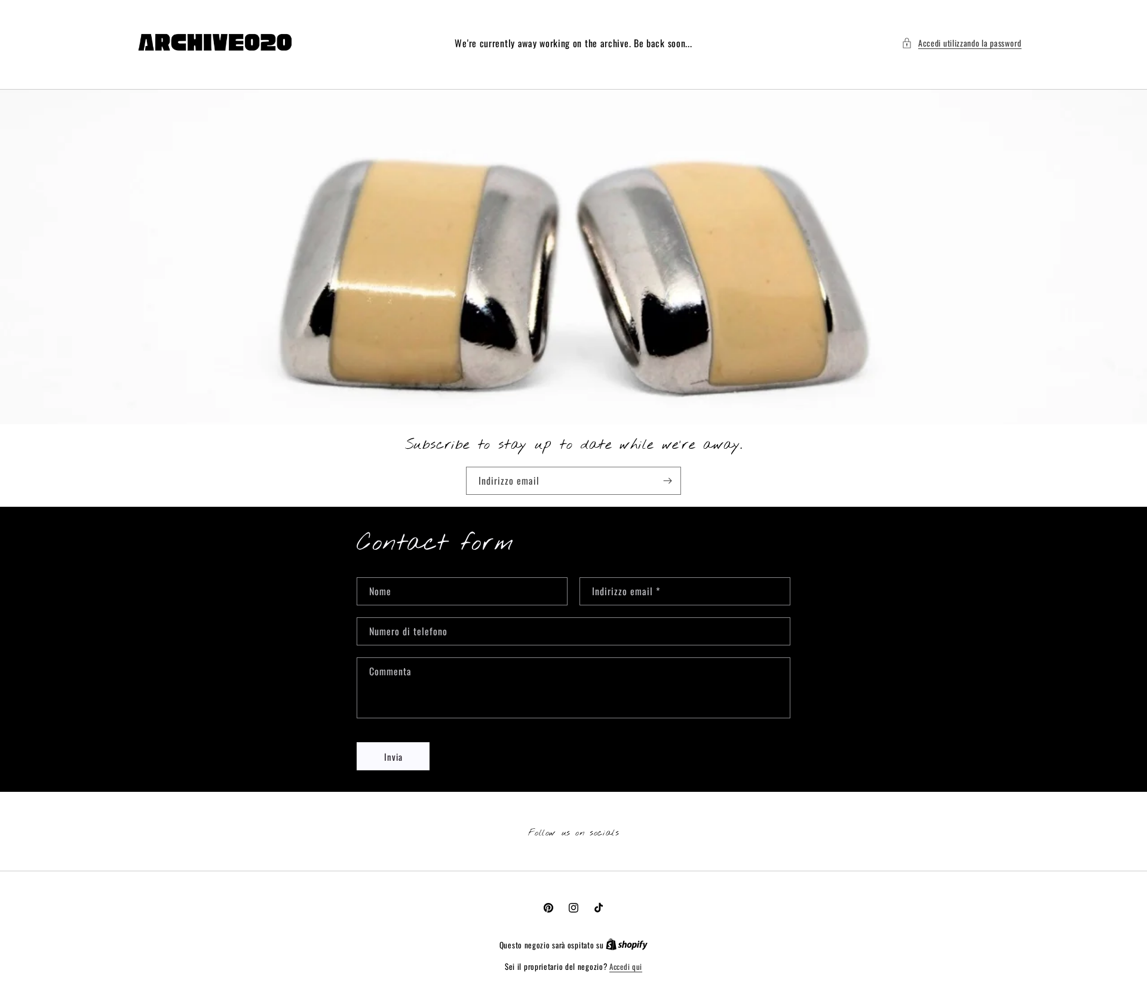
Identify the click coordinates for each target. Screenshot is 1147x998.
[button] (961, 42)
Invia (393, 756)
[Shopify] (627, 945)
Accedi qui (625, 966)
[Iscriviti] (667, 481)
